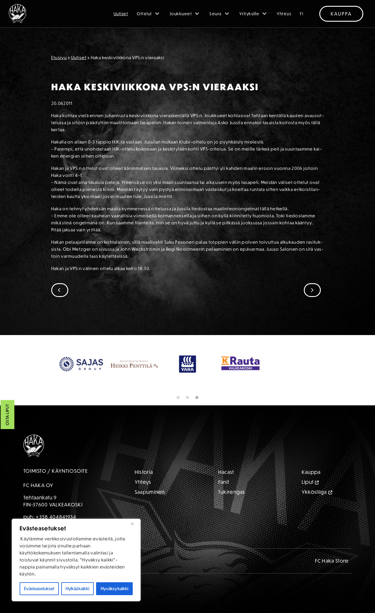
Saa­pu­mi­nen (150, 492)
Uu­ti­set (78, 57)
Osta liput (7, 415)
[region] (76, 560)
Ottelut (144, 13)
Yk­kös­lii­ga (314, 492)
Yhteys (284, 13)
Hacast (226, 472)
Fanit (223, 482)
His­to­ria (144, 472)
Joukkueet (181, 13)
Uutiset (121, 13)
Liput (308, 482)
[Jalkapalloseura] (17, 13)
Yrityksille (249, 13)
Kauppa (341, 14)
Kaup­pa (311, 472)
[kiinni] (134, 523)
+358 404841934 (56, 517)
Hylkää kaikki (77, 588)
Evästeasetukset (39, 588)
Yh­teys (143, 482)
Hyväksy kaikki (114, 588)
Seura (215, 13)
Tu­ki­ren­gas (231, 492)
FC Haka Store (332, 561)
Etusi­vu (59, 57)
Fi (301, 13)
